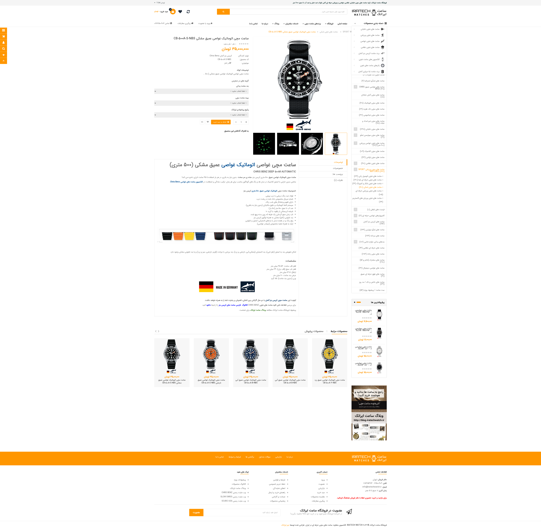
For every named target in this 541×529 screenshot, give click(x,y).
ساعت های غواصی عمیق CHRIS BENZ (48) (371, 87)
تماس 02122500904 (161, 23)
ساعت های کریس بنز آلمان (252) (373, 222)
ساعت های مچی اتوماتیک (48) (372, 103)
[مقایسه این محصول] (202, 122)
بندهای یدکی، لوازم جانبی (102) (371, 241)
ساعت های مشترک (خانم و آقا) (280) (372, 261)
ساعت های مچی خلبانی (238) (372, 129)
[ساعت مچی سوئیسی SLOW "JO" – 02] (379, 367)
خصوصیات (338, 168)
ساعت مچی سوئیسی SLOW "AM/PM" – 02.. (363, 330)
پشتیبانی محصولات (277, 501)
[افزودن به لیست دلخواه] (207, 122)
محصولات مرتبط (339, 331)
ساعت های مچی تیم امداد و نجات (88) (373, 122)
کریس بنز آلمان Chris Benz (221, 55)
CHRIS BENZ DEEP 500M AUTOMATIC (274, 172)
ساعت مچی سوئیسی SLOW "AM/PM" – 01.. (363, 312)
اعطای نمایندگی (279, 488)
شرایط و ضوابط (235, 456)
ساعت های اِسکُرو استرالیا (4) (373, 80)
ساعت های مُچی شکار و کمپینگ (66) (367, 183)
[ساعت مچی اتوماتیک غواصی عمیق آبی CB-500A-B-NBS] (250, 356)
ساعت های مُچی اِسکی (329, 32)
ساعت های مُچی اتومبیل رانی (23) (368, 176)
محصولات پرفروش (314, 331)
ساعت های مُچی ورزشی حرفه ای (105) (369, 192)
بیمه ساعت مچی (242, 97)
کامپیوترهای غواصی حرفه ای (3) (371, 215)
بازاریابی (278, 456)
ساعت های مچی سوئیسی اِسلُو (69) (372, 136)
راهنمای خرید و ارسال (276, 492)
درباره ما (290, 456)
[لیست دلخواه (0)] (179, 12)
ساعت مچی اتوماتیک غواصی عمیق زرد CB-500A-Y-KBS (330, 381)
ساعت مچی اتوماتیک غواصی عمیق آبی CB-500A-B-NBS (250, 381)
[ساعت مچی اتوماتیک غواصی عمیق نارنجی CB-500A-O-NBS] (211, 356)
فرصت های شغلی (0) (375, 209)
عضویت (201, 23)
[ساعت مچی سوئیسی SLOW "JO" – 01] (379, 351)
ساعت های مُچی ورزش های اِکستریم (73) (367, 200)
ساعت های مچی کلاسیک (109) (372, 151)
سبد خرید (321, 492)
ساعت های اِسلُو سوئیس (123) (372, 229)
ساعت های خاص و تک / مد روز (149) (371, 283)
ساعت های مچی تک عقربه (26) (371, 109)
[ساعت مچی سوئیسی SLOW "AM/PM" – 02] (379, 332)
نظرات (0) (338, 180)
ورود (208, 23)
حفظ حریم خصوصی (277, 484)
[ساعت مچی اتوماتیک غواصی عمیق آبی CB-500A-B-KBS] (290, 356)
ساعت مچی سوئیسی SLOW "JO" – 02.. (363, 364)
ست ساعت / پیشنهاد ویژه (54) (372, 290)
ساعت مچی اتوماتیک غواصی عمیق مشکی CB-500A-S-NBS (292, 32)
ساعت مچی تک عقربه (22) (373, 74)
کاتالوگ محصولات (239, 484)
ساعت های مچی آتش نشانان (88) (372, 95)
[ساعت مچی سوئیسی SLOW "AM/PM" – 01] (379, 314)
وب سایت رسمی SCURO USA (234, 501)
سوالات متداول (264, 456)
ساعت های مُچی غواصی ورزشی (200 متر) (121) (371, 144)
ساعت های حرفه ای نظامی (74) (371, 247)
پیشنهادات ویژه (240, 479)
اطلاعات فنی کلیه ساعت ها (276, 305)
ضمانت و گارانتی (278, 496)
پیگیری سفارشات (184, 23)
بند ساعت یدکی (242, 86)
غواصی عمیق (274, 177)
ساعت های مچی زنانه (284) (373, 253)
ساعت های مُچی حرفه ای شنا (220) (367, 179)
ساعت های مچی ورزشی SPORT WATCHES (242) (371, 170)
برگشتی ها (250, 456)
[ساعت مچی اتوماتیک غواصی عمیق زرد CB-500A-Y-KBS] (329, 356)
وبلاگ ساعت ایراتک (238, 488)
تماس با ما (220, 456)
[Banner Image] (369, 412)
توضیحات (338, 162)
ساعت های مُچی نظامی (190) (372, 163)
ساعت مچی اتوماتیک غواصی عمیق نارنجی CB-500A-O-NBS (211, 381)
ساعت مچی (282, 190)
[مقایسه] (188, 12)
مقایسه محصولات (318, 496)
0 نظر (234, 44)
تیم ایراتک (285, 525)
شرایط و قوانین (279, 479)
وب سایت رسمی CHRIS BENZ (234, 492)
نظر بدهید (227, 44)
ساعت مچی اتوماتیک (287, 177)
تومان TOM (160, 2)
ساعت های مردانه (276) (374, 235)
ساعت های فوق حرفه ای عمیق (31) (372, 275)
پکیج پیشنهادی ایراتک (240, 109)
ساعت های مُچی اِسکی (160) (370, 187)
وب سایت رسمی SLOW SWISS (233, 496)
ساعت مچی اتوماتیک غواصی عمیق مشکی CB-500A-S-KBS (172, 381)
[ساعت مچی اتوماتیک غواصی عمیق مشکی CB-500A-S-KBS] (171, 356)
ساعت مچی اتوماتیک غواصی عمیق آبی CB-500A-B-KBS (290, 381)
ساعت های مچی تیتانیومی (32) (371, 115)
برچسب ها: (337, 174)
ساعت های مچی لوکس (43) (373, 157)
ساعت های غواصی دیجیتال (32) (371, 268)
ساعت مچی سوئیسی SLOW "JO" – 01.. (363, 347)
